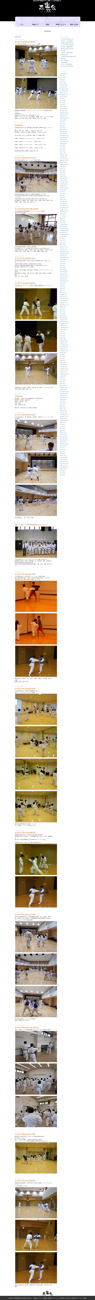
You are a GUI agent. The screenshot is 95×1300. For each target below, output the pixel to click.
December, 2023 (64, 135)
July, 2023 (62, 145)
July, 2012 (62, 401)
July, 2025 (62, 98)
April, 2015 (62, 337)
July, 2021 (62, 191)
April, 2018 (62, 267)
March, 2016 (63, 315)
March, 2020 (63, 222)
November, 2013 (64, 370)
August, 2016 (63, 306)
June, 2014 (62, 356)
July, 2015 (62, 331)
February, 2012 (63, 411)
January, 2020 (63, 226)
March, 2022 (63, 176)
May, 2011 (62, 428)
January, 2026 (63, 87)
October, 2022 (63, 162)
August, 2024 (63, 120)
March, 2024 (63, 129)
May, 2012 (62, 405)
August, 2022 (63, 166)
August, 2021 (63, 189)
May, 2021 (62, 195)
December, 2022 (64, 158)
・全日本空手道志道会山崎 (66, 39)
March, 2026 (63, 83)
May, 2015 (62, 335)
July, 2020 (62, 215)
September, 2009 (64, 467)
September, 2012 (64, 397)
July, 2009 (62, 471)
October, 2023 (63, 139)
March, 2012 (63, 409)
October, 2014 (63, 348)
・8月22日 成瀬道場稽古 (66, 52)
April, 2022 (62, 174)
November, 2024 (64, 114)
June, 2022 (62, 170)
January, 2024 (63, 133)
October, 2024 (63, 116)
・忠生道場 (62, 50)
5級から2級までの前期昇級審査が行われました (31, 525)
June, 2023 (62, 147)
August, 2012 (63, 399)
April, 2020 (62, 220)
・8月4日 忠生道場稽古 (66, 64)
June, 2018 (62, 263)
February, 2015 (63, 341)
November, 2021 (64, 184)
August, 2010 (63, 445)
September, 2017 (64, 281)
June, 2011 (62, 426)
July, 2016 (62, 308)
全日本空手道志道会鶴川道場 (25, 258)
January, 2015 (63, 343)
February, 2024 (63, 131)
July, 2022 (62, 168)
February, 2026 (63, 85)
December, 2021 (64, 182)
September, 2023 (64, 141)
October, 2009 (63, 465)
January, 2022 (63, 180)
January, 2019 (63, 250)
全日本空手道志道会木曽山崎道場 (26, 209)
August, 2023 (63, 143)
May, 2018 (62, 265)
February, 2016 (63, 317)
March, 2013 (63, 385)
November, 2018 (64, 253)
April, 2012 (62, 407)
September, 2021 (64, 187)
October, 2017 (63, 279)
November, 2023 (64, 137)
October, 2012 (63, 395)
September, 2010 (64, 443)
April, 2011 (62, 430)
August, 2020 (63, 213)
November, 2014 (64, 347)
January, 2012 (63, 412)
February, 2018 (63, 271)
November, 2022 (64, 160)
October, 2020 (63, 209)
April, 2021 (62, 197)
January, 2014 (63, 366)
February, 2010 (63, 457)
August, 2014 (63, 352)
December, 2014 (64, 345)
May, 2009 (62, 475)
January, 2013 (63, 389)
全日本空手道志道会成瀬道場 (25, 42)
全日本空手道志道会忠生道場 (25, 158)
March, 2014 (63, 362)
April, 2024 (62, 127)
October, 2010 (63, 442)
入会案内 (45, 1298)
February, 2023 (63, 155)
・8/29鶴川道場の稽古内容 (66, 43)
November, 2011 (64, 416)
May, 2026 (62, 79)
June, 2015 (62, 333)
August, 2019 (63, 236)
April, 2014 (62, 360)
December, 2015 (64, 321)
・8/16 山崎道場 (64, 60)
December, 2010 (64, 438)
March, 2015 (63, 339)
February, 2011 (63, 434)
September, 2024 (64, 118)
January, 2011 (63, 436)
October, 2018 (63, 255)
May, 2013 (62, 381)
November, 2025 (64, 91)
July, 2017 (62, 284)
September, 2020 (64, 211)
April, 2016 (62, 314)
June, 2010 (62, 449)
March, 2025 (63, 106)
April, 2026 (62, 81)
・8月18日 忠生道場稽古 (66, 41)
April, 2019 (62, 244)
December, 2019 (64, 228)
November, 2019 (64, 230)
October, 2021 (63, 186)
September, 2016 (64, 304)
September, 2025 (64, 94)
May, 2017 (62, 288)
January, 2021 (63, 203)
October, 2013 (63, 372)
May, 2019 (62, 242)
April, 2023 (62, 151)
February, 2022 (63, 178)
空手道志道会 (47, 31)
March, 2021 (63, 199)
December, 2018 (64, 251)
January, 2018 (63, 273)
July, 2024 (62, 122)
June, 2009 (62, 473)
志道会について (37, 1298)
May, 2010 (62, 451)
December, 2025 (64, 89)
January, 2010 (63, 459)
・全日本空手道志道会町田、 (67, 66)
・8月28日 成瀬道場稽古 (66, 46)
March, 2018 (63, 269)
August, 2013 (63, 376)
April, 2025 (62, 104)
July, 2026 (62, 75)
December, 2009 (64, 461)
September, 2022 (64, 164)
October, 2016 (63, 302)
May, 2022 (62, 172)
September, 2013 (64, 374)
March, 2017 (63, 292)
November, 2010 (64, 440)
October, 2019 (63, 232)
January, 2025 (63, 110)
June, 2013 (62, 379)
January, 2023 (63, 156)
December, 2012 (64, 391)
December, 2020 (64, 205)
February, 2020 (63, 224)
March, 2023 (63, 153)
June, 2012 (62, 403)
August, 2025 (63, 96)
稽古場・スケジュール (53, 1298)
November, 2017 (64, 277)
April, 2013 (62, 383)
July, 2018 (62, 261)
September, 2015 (64, 327)
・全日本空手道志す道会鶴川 (67, 45)
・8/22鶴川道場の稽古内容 (66, 48)
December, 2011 (64, 414)
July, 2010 (62, 447)
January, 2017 (63, 296)
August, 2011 (63, 422)
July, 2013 (62, 378)
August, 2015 (63, 329)
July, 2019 (62, 238)
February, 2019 (63, 248)
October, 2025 (63, 92)
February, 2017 (63, 294)
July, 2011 (62, 424)
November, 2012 (64, 393)
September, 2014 (64, 350)
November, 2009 (64, 463)
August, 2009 (63, 469)
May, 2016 (62, 312)
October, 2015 (63, 325)
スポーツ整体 (82, 1298)
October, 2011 (63, 418)
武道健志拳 (19, 125)
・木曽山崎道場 (64, 54)
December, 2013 (64, 368)
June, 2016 (62, 310)
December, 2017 (64, 275)
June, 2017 (62, 286)
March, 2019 (63, 246)
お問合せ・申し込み (65, 1298)
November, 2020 (64, 207)
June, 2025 (62, 100)
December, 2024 (64, 112)
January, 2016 (63, 319)
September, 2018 (64, 257)
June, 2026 (62, 77)
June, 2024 (62, 123)
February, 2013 (63, 387)
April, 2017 (62, 290)
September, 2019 (64, 234)
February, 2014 (63, 364)
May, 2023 (62, 149)
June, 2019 (62, 240)
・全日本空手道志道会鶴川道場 (67, 56)
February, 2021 (63, 201)
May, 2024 (62, 125)
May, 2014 (62, 358)
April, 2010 (62, 453)
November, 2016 (64, 300)
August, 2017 (63, 283)
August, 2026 (63, 73)
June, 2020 (62, 217)
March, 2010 (63, 455)
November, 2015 (64, 323)
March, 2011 (63, 432)
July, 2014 (62, 354)
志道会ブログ (75, 1298)
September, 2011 (64, 420)
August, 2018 (63, 259)
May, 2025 (62, 102)
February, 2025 (63, 108)
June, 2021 (62, 193)
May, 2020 (62, 219)
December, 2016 (64, 298)
